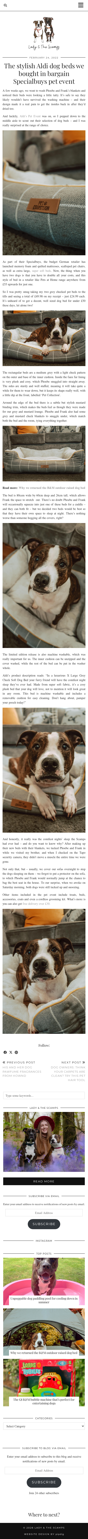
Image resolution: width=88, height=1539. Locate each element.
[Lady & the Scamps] (44, 25)
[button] (82, 5)
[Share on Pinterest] (16, 1052)
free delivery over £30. (36, 904)
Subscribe (44, 1224)
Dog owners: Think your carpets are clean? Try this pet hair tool (68, 1071)
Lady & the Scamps (50, 1527)
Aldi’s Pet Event (30, 116)
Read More (44, 1181)
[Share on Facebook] (5, 1052)
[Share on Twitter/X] (11, 1052)
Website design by (44, 1534)
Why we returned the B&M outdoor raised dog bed (52, 487)
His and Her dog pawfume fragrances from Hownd (22, 1069)
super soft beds (41, 271)
